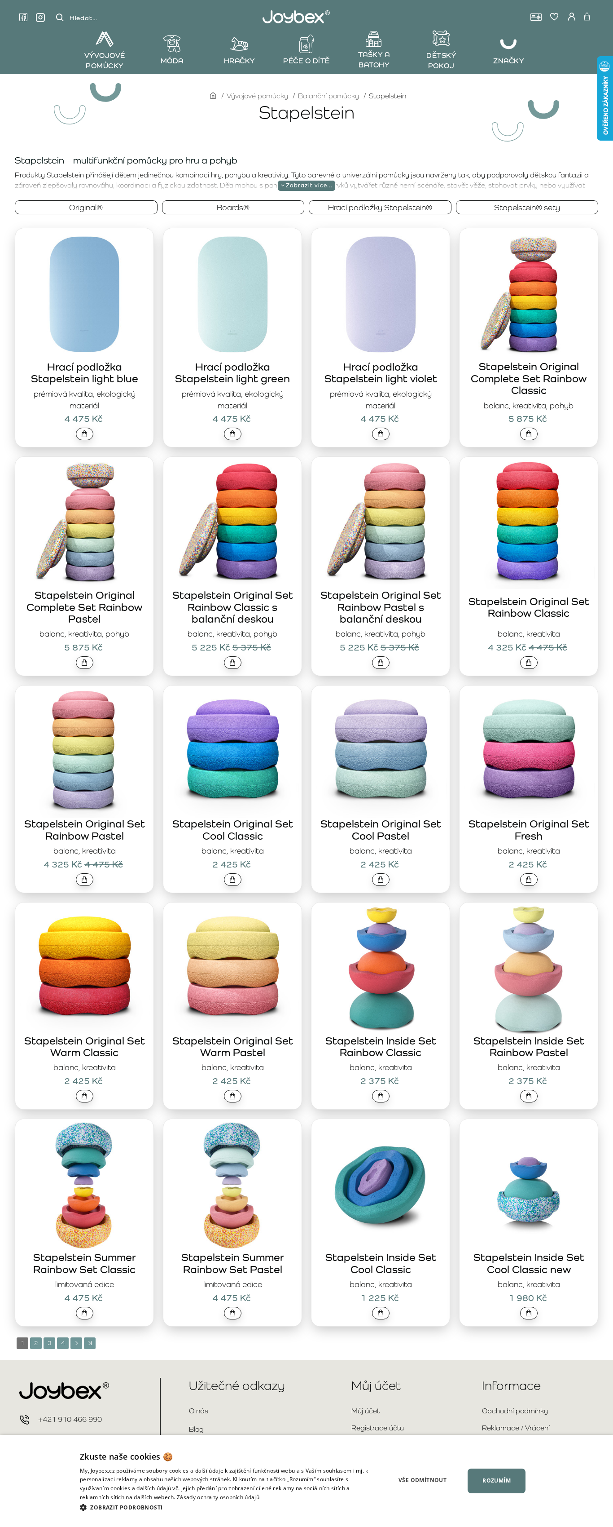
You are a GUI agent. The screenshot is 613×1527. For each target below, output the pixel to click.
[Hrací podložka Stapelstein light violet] (381, 294)
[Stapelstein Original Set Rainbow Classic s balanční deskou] (232, 523)
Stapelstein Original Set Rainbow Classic (529, 607)
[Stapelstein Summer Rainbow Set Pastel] (232, 1185)
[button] (84, 434)
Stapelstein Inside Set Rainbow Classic (380, 1046)
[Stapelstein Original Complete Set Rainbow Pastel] (84, 523)
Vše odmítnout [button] (422, 1480)
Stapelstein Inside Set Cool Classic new (528, 1263)
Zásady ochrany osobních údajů (218, 1497)
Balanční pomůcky (328, 96)
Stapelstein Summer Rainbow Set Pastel (232, 1263)
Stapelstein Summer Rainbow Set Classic (84, 1263)
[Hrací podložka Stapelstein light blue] (84, 294)
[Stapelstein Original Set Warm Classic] (84, 969)
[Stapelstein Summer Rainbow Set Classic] (84, 1185)
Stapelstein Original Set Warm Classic (84, 1046)
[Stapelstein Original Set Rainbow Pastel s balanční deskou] (381, 523)
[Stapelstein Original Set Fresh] (529, 752)
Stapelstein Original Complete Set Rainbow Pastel (84, 607)
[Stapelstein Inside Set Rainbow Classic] (381, 969)
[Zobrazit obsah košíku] (587, 17)
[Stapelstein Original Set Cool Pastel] (381, 752)
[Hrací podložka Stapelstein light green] (232, 294)
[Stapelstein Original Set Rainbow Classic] (529, 523)
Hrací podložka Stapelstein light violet (380, 373)
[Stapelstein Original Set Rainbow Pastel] (84, 752)
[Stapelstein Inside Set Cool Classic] (381, 1185)
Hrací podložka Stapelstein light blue (84, 373)
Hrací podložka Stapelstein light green (232, 373)
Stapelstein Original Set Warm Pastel (232, 1046)
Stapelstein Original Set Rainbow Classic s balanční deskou (232, 607)
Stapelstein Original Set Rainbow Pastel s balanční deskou (380, 607)
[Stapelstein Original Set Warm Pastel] (232, 969)
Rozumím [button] (496, 1480)
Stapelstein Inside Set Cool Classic (380, 1263)
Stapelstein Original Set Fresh (529, 829)
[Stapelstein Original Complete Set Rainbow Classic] (529, 294)
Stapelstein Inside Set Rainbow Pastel (528, 1046)
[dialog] (306, 1481)
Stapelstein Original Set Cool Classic (232, 829)
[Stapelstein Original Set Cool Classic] (232, 752)
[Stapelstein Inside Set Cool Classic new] (529, 1185)
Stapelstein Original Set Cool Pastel (380, 829)
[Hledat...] (60, 18)
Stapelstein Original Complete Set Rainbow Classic (529, 378)
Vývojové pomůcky (257, 96)
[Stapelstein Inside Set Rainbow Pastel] (529, 969)
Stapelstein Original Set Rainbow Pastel (84, 829)
